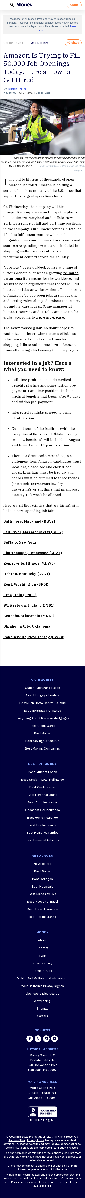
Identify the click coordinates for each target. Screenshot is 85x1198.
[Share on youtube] (54, 1038)
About (42, 940)
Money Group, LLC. (40, 1136)
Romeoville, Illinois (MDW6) (29, 563)
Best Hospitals (42, 886)
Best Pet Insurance (42, 916)
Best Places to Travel (42, 901)
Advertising (42, 1001)
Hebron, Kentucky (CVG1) (26, 574)
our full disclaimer (57, 1169)
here (48, 1185)
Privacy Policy (42, 963)
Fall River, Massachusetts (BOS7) (33, 532)
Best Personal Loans (43, 794)
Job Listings (40, 42)
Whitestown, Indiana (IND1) (28, 605)
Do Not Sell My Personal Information (42, 978)
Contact (42, 948)
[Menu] (6, 5)
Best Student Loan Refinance (42, 779)
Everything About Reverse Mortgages (43, 718)
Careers (42, 1016)
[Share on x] (38, 1038)
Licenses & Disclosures (42, 993)
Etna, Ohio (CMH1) (20, 595)
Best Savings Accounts (42, 741)
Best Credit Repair (42, 787)
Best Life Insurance (43, 825)
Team (42, 955)
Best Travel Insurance (42, 909)
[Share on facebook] (29, 1038)
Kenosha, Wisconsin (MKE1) (28, 616)
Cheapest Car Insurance (42, 810)
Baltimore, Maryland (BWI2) (29, 521)
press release (51, 317)
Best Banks (42, 733)
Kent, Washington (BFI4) (25, 584)
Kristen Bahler (17, 89)
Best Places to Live (43, 894)
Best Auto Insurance (42, 802)
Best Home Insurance (42, 817)
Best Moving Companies (42, 748)
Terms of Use (42, 970)
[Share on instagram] (46, 1038)
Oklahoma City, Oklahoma (27, 626)
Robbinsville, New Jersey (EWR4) (33, 637)
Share (75, 42)
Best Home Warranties (43, 832)
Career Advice (13, 42)
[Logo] (24, 5)
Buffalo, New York (20, 542)
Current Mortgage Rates (42, 687)
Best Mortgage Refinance (42, 710)
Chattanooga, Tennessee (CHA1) (32, 553)
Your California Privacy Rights (42, 986)
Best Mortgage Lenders (42, 695)
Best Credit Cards (42, 725)
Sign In (74, 4)
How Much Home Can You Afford (42, 703)
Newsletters (42, 863)
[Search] (11, 5)
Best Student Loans (42, 772)
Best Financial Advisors (42, 840)
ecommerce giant (27, 328)
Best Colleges (42, 879)
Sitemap (42, 1008)
